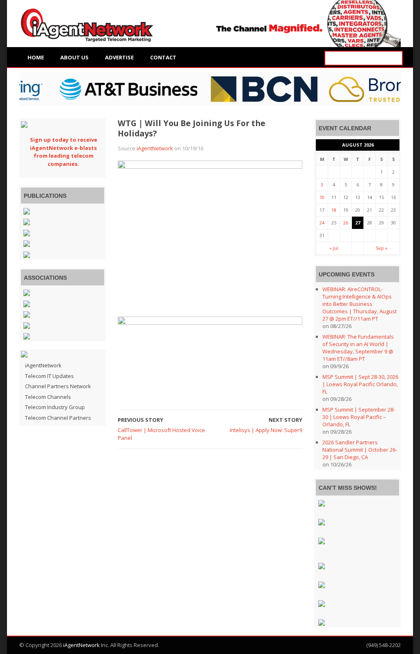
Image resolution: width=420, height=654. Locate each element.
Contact (163, 57)
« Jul (333, 248)
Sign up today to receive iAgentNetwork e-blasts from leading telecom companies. (63, 151)
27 (357, 223)
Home (35, 57)
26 (345, 223)
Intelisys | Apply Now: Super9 (266, 430)
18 (333, 210)
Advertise (119, 57)
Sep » (382, 248)
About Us (74, 57)
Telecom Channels (48, 397)
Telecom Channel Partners (58, 417)
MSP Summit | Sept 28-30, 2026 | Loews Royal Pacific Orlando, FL (360, 384)
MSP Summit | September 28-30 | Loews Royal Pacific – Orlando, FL (358, 417)
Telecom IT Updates (49, 376)
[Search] (395, 58)
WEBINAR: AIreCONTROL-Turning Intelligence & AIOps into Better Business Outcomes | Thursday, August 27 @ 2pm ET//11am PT (359, 303)
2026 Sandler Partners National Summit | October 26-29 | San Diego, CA (359, 450)
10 (322, 197)
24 (322, 223)
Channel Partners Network (58, 386)
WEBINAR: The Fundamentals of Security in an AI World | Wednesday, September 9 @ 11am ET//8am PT (358, 347)
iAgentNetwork (155, 148)
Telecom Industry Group (55, 407)
